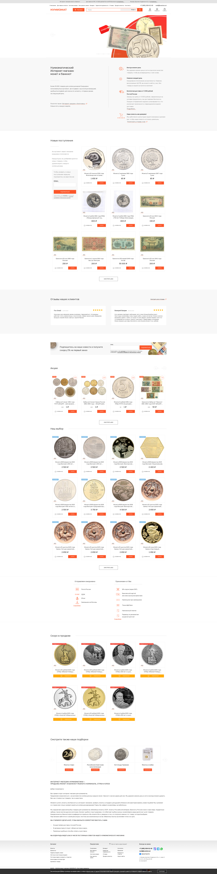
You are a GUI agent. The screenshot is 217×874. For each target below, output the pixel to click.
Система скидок (73, 5)
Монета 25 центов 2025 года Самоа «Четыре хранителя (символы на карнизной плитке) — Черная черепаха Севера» (152, 505)
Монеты (52, 848)
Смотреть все (108, 279)
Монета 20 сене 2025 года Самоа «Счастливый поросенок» (152, 548)
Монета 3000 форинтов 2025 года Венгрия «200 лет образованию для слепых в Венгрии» (65, 463)
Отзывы (111, 5)
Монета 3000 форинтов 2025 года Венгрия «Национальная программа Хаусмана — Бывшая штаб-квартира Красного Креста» (152, 463)
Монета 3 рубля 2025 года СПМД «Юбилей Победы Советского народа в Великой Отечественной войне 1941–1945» (152, 671)
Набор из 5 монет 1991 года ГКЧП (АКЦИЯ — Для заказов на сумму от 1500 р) (65, 403)
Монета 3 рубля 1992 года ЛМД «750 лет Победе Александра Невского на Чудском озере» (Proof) (123, 217)
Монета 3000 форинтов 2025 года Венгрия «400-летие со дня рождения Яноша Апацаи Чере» (65, 505)
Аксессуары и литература (57, 859)
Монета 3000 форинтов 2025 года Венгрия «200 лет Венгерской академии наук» (94, 463)
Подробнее (77, 605)
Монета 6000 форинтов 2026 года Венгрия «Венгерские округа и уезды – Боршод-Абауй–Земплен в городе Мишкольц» (123, 505)
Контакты (127, 5)
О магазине (53, 5)
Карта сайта (121, 856)
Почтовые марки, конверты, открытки (60, 857)
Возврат (92, 5)
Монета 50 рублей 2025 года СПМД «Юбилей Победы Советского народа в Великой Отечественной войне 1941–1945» (65, 671)
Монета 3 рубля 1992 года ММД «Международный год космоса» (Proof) (94, 217)
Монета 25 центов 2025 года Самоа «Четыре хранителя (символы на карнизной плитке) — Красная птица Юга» (94, 548)
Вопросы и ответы (120, 853)
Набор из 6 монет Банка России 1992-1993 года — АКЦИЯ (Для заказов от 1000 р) (94, 403)
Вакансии (120, 850)
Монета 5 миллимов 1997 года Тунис (152, 174)
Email (56, 181)
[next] (165, 760)
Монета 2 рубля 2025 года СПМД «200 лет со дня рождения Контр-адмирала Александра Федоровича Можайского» (123, 714)
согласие (65, 195)
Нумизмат (58, 9)
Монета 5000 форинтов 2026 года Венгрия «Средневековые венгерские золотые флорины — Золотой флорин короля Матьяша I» (94, 505)
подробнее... (120, 1)
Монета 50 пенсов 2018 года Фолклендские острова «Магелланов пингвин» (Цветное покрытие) (94, 174)
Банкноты (53, 850)
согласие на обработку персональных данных (129, 352)
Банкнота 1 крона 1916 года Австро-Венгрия (94, 259)
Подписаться (65, 192)
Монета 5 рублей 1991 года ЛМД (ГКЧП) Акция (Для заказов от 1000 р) (123, 403)
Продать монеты (119, 5)
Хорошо (162, 871)
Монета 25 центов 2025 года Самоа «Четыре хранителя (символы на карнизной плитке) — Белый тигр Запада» (65, 548)
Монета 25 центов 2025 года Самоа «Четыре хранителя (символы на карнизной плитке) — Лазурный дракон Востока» (123, 548)
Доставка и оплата (62, 5)
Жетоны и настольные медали (58, 855)
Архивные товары (55, 861)
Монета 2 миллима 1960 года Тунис (123, 174)
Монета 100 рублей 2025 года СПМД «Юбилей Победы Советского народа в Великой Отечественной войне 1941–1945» (94, 671)
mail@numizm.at (161, 5)
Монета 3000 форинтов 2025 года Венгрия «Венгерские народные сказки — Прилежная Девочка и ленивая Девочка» (123, 463)
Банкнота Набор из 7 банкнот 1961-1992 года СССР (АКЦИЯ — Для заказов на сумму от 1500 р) (152, 403)
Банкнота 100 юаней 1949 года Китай (123, 259)
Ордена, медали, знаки (56, 852)
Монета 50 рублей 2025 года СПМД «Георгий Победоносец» (94, 714)
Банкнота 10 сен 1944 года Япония (152, 217)
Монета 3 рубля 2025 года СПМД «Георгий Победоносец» (65, 714)
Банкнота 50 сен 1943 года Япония (152, 259)
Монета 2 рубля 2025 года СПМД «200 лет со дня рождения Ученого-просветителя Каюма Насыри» (123, 671)
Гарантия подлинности (102, 5)
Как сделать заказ (84, 5)
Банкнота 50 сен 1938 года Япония (65, 259)
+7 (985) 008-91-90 (146, 5)
